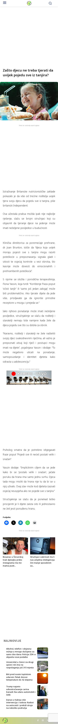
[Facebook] (37, 720)
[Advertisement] (29, 35)
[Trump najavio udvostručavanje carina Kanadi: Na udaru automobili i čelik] (42, 690)
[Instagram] (42, 720)
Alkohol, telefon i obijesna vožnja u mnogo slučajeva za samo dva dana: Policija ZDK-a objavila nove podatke (21, 652)
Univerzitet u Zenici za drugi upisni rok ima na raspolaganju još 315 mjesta (20, 665)
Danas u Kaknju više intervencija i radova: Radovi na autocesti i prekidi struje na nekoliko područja (20, 703)
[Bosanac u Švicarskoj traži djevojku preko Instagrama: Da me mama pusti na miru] (15, 546)
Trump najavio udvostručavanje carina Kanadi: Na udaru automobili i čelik (21, 690)
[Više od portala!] (29, 3)
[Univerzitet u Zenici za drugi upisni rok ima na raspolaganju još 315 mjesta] (42, 666)
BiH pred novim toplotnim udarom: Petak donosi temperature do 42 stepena (19, 677)
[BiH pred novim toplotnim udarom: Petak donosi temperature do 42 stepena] (42, 678)
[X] (47, 720)
